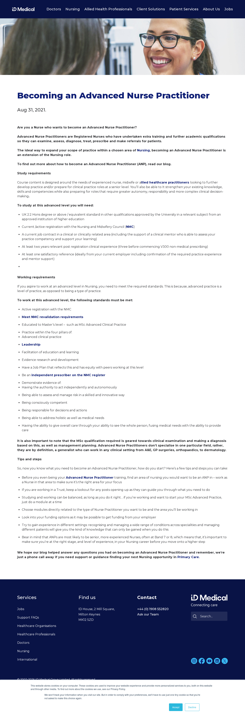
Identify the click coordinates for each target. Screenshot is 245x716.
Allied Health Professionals (108, 9)
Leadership (31, 344)
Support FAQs (28, 617)
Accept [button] (175, 707)
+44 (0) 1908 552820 (153, 609)
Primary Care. (188, 557)
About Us (211, 9)
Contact (147, 597)
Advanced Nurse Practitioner (90, 477)
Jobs (228, 9)
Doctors (54, 9)
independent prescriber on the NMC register (68, 375)
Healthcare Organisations (36, 626)
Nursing (72, 9)
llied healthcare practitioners (165, 182)
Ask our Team (148, 614)
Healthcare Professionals (36, 634)
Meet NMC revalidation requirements (52, 317)
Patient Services (183, 9)
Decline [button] (192, 707)
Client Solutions (151, 9)
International (27, 659)
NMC (130, 227)
